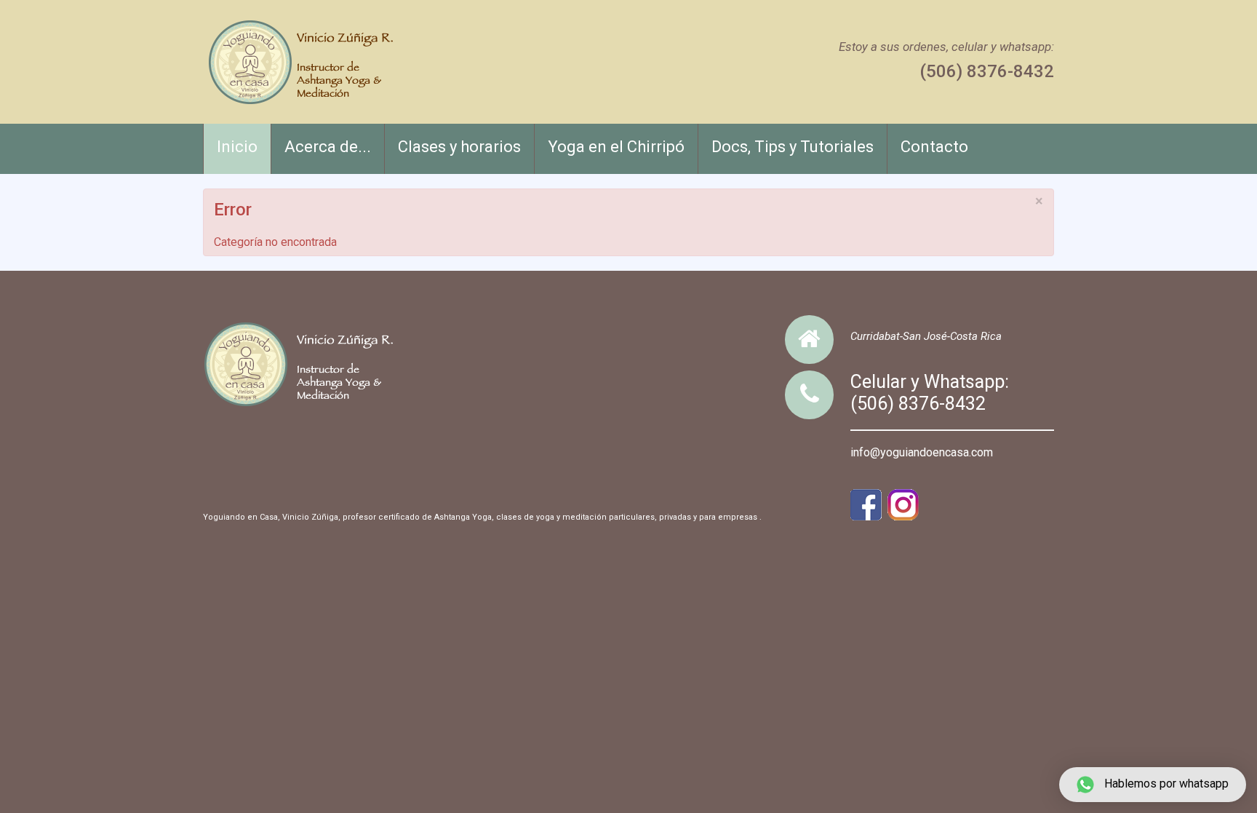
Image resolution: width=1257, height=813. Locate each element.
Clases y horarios (459, 147)
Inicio (237, 147)
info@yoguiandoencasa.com (921, 452)
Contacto (934, 147)
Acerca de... (327, 147)
